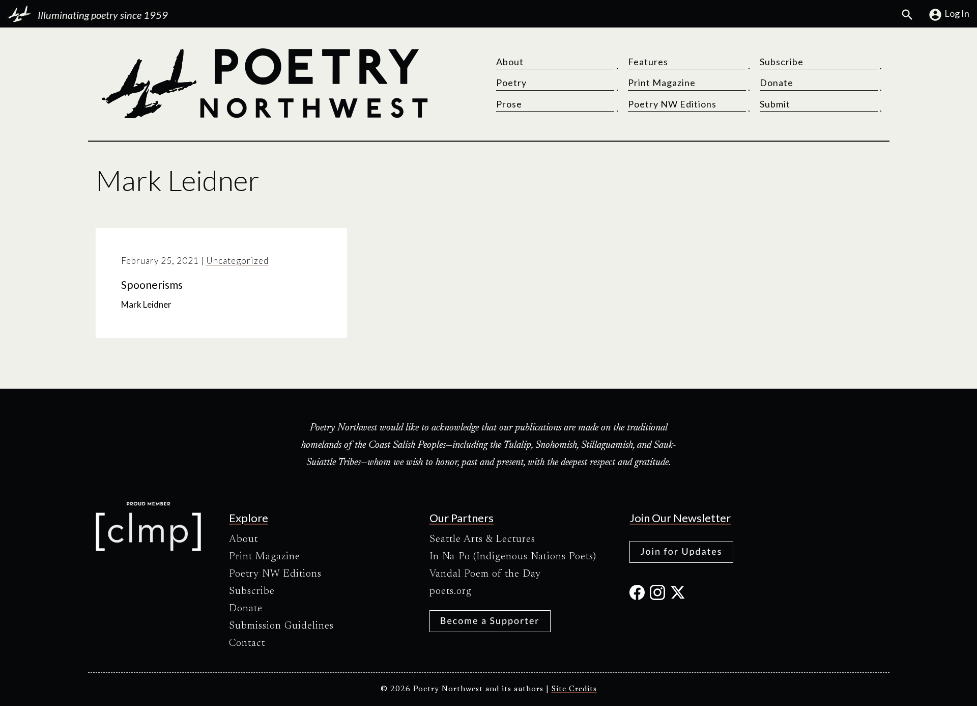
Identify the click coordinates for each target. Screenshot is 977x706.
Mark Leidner (146, 304)
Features (648, 61)
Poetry (511, 82)
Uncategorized (237, 260)
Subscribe (781, 61)
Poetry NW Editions (672, 104)
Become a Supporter (490, 620)
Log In (956, 13)
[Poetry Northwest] (264, 83)
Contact (247, 643)
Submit (775, 104)
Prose (509, 104)
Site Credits (574, 689)
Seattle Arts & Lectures (482, 539)
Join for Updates (681, 551)
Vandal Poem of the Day (485, 574)
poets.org (450, 591)
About (510, 61)
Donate (776, 82)
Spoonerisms (152, 284)
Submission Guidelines (281, 626)
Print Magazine (662, 82)
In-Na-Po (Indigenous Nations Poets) (512, 557)
